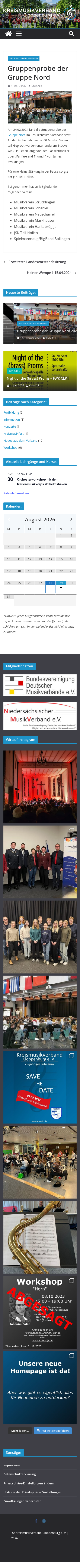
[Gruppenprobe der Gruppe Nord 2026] (40, 306)
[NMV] (40, 704)
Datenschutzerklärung (19, 1474)
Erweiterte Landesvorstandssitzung (37, 262)
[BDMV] (40, 677)
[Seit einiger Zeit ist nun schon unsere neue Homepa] (40, 1387)
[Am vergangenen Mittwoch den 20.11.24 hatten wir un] (40, 862)
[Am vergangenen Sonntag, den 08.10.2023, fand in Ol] (40, 1237)
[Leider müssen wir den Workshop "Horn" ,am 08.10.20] (40, 1312)
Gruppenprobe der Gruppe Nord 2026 (37, 331)
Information (11, 419)
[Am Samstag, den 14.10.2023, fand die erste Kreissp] (40, 1162)
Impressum (11, 1465)
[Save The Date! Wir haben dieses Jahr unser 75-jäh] (40, 1087)
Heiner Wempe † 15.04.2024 (49, 272)
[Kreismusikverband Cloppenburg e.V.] (8, 33)
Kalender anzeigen (16, 493)
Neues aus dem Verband (23, 58)
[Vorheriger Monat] (9, 519)
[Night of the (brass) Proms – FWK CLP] (40, 353)
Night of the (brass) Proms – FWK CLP (37, 378)
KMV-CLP (37, 86)
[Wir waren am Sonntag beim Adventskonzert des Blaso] (40, 786)
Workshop (10, 447)
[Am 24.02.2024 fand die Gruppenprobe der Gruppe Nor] (40, 1012)
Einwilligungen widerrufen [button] (22, 1501)
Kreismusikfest (13, 433)
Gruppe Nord (17, 135)
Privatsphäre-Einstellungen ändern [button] (28, 1483)
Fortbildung (11, 412)
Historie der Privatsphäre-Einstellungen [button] (32, 1492)
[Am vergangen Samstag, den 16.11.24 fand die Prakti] (40, 937)
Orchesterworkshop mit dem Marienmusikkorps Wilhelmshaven (42, 481)
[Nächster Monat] (71, 519)
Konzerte (14, 370)
